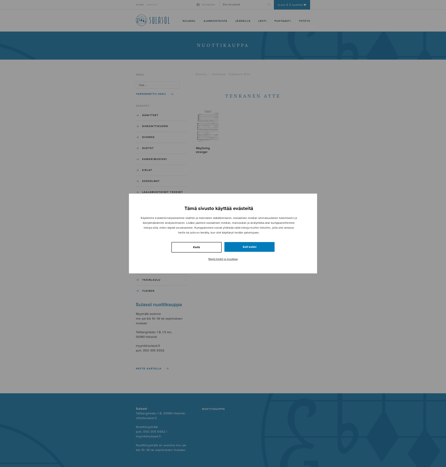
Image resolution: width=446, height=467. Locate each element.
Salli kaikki (249, 247)
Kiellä (196, 247)
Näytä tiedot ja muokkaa (223, 259)
